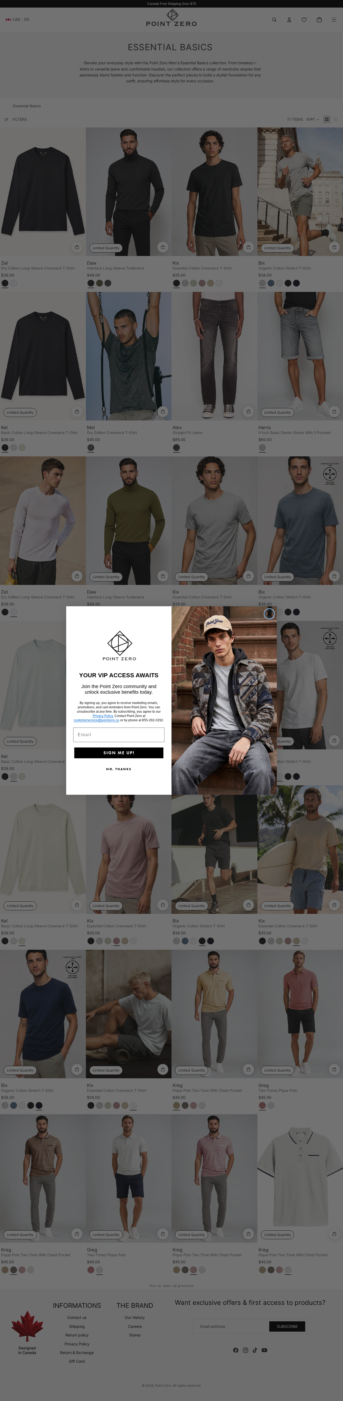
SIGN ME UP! (118, 752)
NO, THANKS (119, 769)
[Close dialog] (269, 614)
